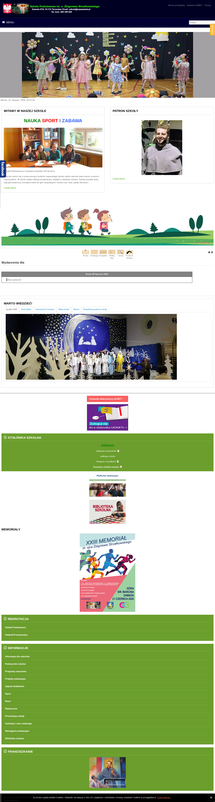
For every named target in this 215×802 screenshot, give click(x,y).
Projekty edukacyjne (17, 678)
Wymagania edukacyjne (18, 731)
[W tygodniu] (103, 252)
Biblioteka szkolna (15, 738)
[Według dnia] (112, 252)
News (8, 701)
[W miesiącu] (94, 252)
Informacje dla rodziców (19, 656)
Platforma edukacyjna (107, 475)
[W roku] (85, 252)
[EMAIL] (212, 252)
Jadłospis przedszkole (106, 451)
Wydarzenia (12, 708)
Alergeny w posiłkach (106, 461)
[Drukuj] (209, 252)
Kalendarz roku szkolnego (20, 723)
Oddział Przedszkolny (17, 634)
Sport (8, 693)
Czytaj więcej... (164, 797)
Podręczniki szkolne (17, 663)
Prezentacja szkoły (16, 716)
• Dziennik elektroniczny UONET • (106, 399)
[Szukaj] (120, 252)
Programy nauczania (17, 671)
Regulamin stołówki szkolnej (106, 467)
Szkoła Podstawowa (16, 627)
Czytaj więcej (10, 188)
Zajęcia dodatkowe (16, 686)
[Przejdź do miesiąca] (129, 252)
